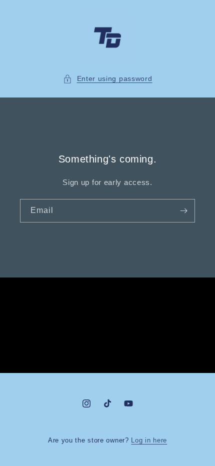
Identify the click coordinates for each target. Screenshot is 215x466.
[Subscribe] (183, 210)
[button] (107, 78)
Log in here (149, 440)
